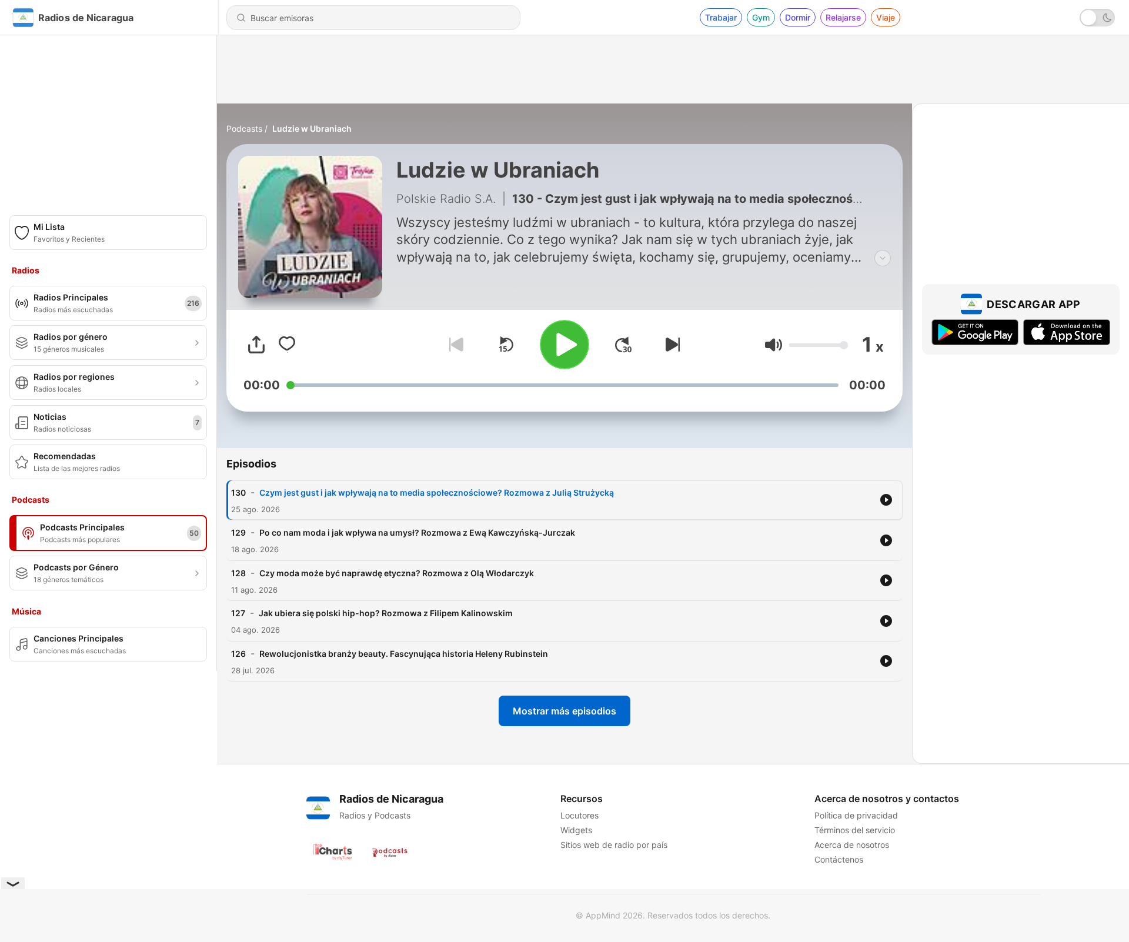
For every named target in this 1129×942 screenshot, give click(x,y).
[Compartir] (256, 345)
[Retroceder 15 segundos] (506, 345)
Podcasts (244, 128)
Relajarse (843, 17)
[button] (773, 344)
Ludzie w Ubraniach (312, 128)
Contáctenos (838, 859)
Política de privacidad (856, 815)
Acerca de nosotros (851, 845)
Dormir (797, 17)
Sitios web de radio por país (613, 845)
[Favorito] (287, 345)
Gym (761, 17)
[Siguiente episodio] (670, 345)
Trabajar (721, 17)
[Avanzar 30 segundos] (623, 345)
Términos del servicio (854, 830)
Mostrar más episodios (564, 711)
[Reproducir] (564, 344)
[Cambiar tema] (1097, 17)
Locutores (579, 815)
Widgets (576, 830)
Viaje (885, 17)
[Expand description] (882, 258)
